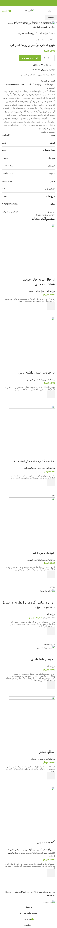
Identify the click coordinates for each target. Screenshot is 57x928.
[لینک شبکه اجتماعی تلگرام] (21, 3)
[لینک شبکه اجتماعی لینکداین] (25, 3)
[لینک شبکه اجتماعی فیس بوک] (35, 3)
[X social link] (32, 3)
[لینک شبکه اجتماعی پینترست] (28, 3)
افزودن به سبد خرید (30, 58)
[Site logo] (28, 10)
